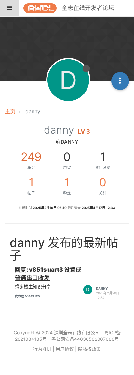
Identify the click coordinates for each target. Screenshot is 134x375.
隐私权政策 (89, 349)
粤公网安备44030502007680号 (85, 339)
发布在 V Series (27, 296)
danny (102, 288)
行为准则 (42, 349)
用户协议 (65, 349)
